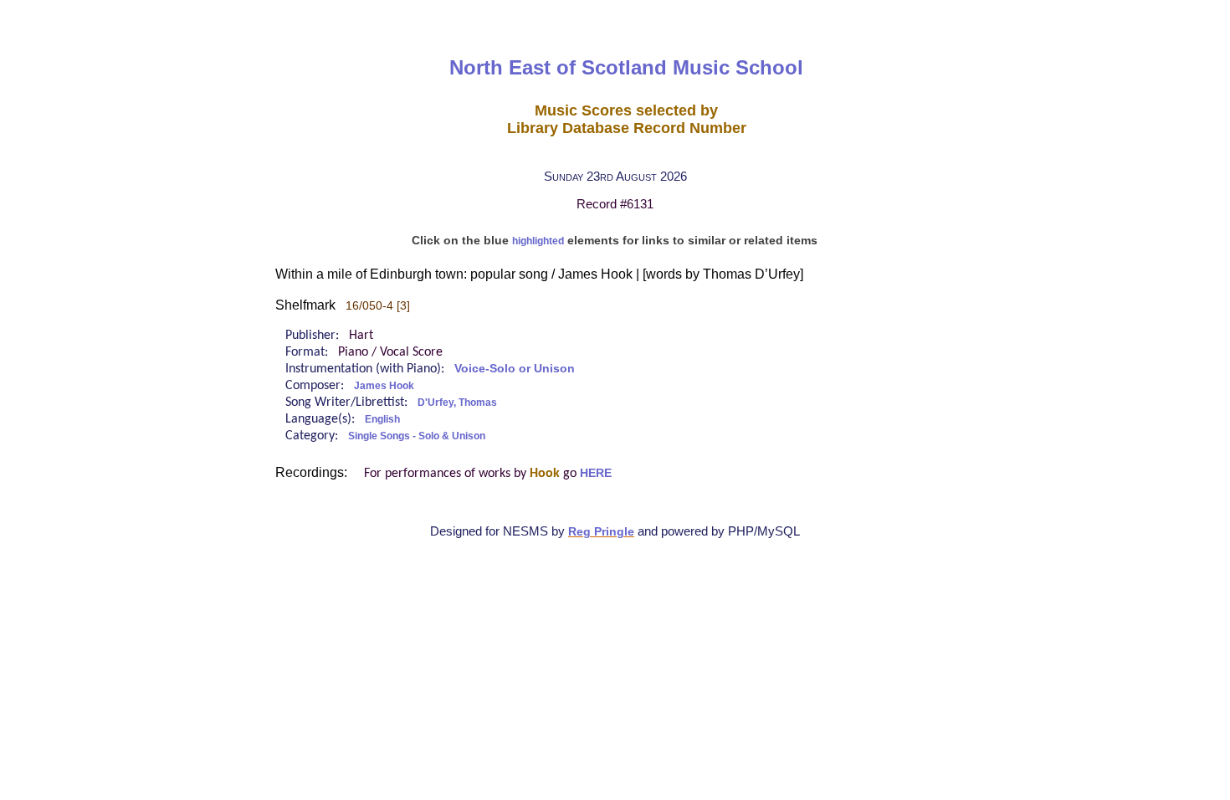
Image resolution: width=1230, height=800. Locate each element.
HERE (596, 473)
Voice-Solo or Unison (514, 368)
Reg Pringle (601, 532)
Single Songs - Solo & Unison (416, 436)
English (382, 419)
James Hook (384, 386)
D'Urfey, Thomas (457, 402)
